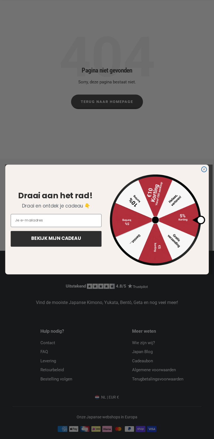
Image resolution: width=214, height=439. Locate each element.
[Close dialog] (204, 169)
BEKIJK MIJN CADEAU (56, 239)
